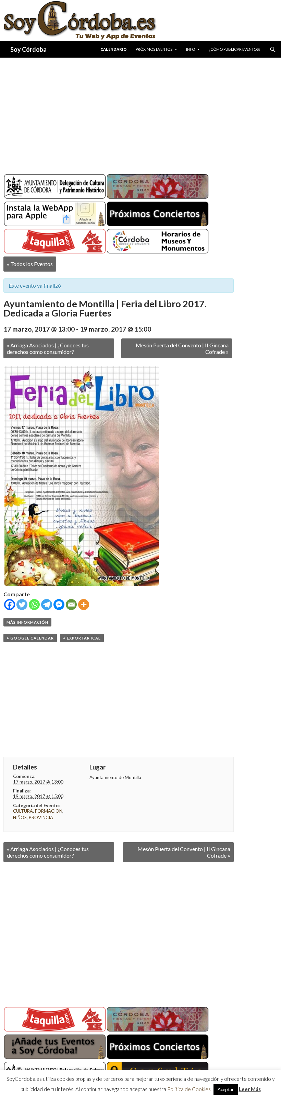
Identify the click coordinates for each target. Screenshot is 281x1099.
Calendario (113, 49)
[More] (83, 604)
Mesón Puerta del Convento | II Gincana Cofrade (182, 348)
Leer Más (250, 1089)
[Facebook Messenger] (58, 604)
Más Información (27, 622)
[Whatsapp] (34, 604)
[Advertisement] (140, 113)
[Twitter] (21, 604)
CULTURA (23, 811)
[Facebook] (9, 604)
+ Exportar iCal (82, 638)
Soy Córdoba (28, 49)
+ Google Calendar (30, 638)
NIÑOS (20, 817)
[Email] (71, 604)
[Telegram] (46, 604)
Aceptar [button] (226, 1089)
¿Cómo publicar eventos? (234, 49)
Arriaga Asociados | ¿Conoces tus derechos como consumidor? (48, 348)
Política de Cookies (189, 1089)
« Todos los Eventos (30, 264)
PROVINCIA (41, 817)
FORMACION (48, 811)
